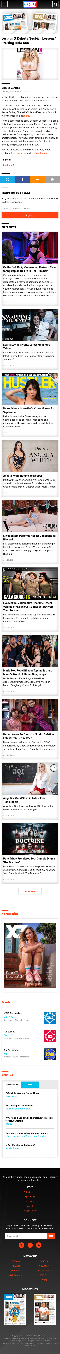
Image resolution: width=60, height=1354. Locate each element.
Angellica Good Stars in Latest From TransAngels (24, 800)
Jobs (30, 1084)
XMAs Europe (11, 1050)
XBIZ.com (15, 1261)
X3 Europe (9, 1031)
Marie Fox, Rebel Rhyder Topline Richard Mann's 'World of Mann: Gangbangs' (27, 672)
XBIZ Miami (44, 1265)
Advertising (30, 1196)
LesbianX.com (39, 153)
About (30, 1206)
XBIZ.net (7, 1075)
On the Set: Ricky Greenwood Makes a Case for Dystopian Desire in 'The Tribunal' (29, 269)
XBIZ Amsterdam (13, 1013)
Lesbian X (8, 165)
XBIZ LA (44, 1261)
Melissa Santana (11, 87)
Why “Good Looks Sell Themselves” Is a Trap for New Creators (29, 1119)
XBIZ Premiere (16, 1275)
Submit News (30, 1192)
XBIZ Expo (44, 1275)
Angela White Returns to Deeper (22, 475)
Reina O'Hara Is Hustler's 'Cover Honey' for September (28, 410)
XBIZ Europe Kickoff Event (19, 1105)
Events (6, 1002)
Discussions (12, 1084)
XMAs (44, 1279)
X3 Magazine (10, 914)
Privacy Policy (30, 1210)
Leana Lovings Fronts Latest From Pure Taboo (26, 346)
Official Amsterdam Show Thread (23, 1093)
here (26, 116)
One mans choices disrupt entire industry (27, 1133)
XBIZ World (16, 1270)
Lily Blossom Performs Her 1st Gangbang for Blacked (29, 537)
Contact (30, 1201)
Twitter (19, 153)
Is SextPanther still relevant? (20, 1145)
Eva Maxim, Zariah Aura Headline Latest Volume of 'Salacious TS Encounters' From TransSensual (28, 607)
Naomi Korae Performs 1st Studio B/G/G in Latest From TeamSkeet (28, 736)
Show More (30, 891)
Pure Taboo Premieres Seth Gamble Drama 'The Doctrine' (29, 860)
